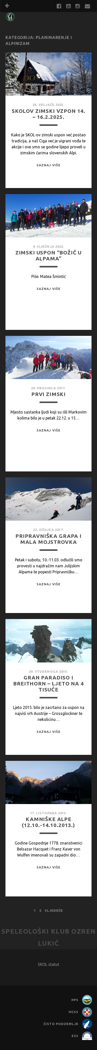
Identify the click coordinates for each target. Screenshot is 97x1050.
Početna (15, 20)
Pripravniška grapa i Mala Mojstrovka (48, 539)
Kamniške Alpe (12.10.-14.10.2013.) (48, 822)
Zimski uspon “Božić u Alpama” (48, 255)
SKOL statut (48, 964)
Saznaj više (48, 165)
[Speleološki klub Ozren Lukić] (10, 19)
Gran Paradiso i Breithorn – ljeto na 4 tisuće (48, 683)
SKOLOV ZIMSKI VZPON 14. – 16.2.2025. (48, 114)
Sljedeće (54, 910)
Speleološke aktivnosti (33, 26)
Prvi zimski (48, 394)
